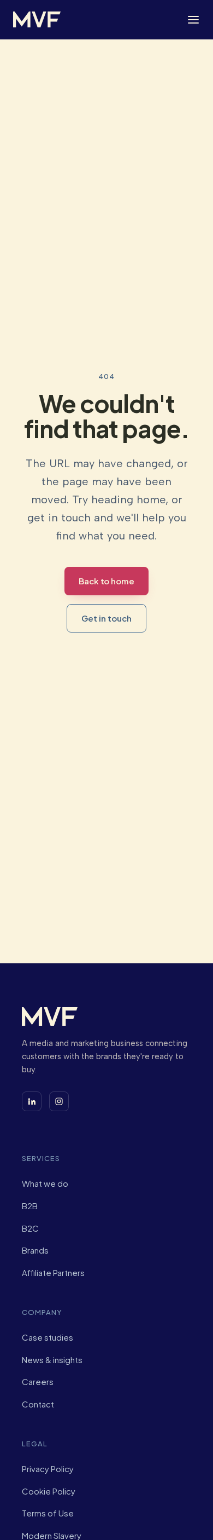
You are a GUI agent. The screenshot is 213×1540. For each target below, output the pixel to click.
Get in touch (106, 618)
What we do (45, 1183)
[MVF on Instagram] (59, 1101)
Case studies (47, 1337)
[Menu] (193, 20)
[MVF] (37, 19)
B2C (30, 1228)
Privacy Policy (48, 1468)
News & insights (52, 1359)
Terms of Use (48, 1513)
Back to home (106, 581)
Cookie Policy (48, 1491)
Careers (38, 1381)
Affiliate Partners (53, 1272)
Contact (38, 1404)
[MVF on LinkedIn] (32, 1101)
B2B (30, 1205)
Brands (35, 1250)
